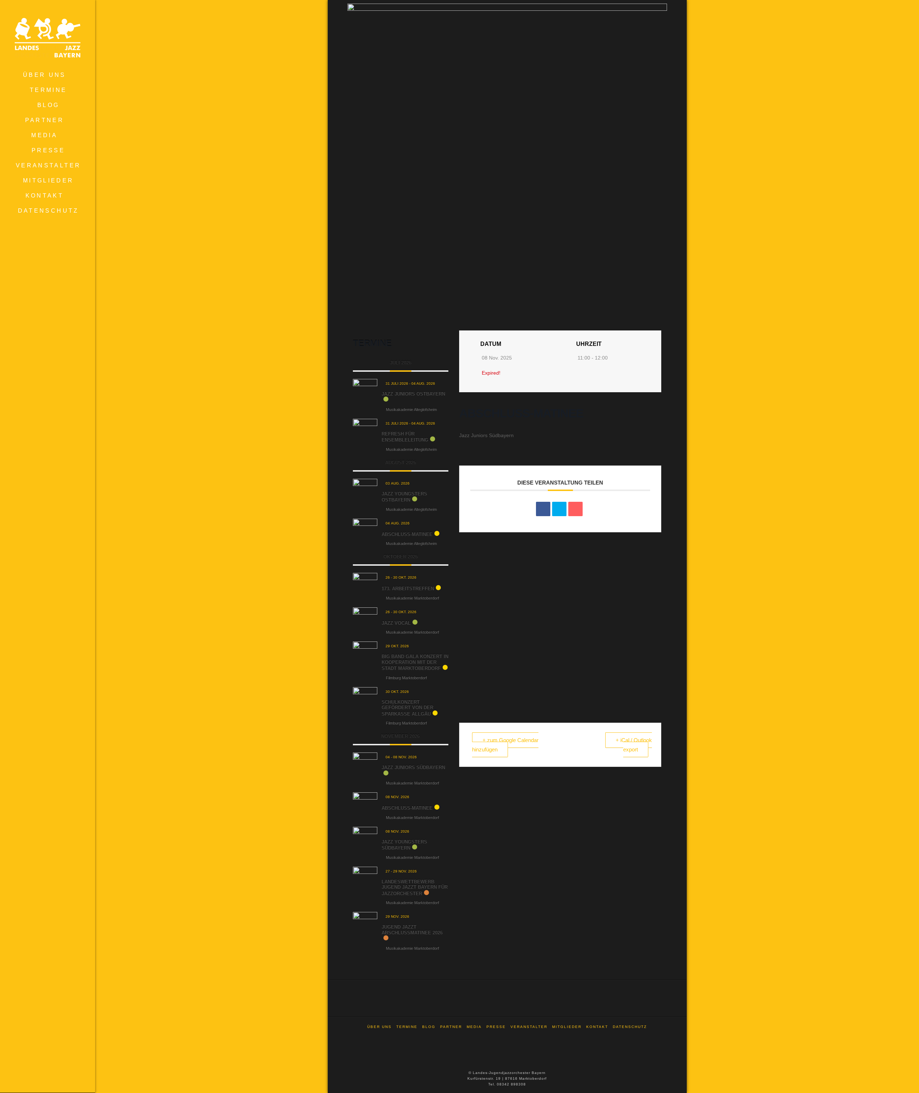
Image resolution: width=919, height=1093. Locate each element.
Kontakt (597, 1027)
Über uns (379, 1027)
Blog (428, 1027)
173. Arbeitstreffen (408, 588)
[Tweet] (559, 509)
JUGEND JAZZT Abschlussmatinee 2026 (412, 929)
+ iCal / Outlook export (634, 744)
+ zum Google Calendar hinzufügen (505, 744)
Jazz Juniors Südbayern (413, 767)
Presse (496, 1027)
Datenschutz (630, 1027)
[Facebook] (507, 1036)
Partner (451, 1027)
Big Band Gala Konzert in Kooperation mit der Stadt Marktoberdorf (415, 662)
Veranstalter (528, 1027)
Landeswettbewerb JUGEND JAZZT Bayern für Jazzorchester (415, 887)
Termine (406, 1027)
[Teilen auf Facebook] (543, 509)
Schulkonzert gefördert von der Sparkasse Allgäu (407, 708)
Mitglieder (567, 1027)
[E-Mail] (575, 509)
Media (474, 1027)
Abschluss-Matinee (407, 534)
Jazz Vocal (396, 623)
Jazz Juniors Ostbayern (413, 394)
